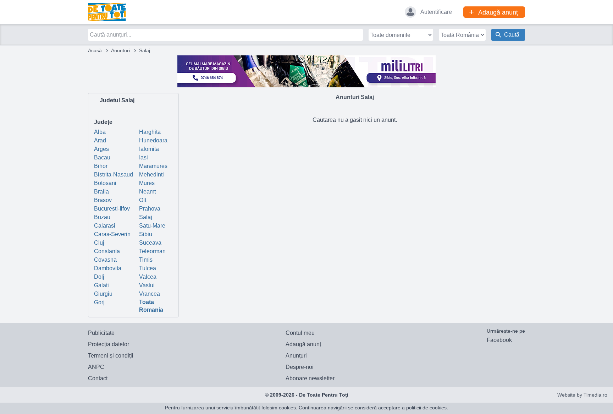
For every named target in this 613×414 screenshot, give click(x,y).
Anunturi (120, 50)
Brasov (103, 200)
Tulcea (147, 268)
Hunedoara (153, 140)
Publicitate (101, 333)
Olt (142, 200)
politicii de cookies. (427, 407)
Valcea (147, 277)
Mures (147, 183)
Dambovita (107, 268)
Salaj (145, 217)
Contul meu (300, 333)
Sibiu (145, 234)
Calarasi (104, 226)
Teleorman (152, 251)
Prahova (149, 209)
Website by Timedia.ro (582, 395)
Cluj (99, 243)
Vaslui (147, 285)
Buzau (102, 217)
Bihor (100, 166)
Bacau (102, 157)
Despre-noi (300, 367)
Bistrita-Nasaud (113, 174)
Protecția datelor (108, 344)
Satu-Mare (152, 226)
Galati (101, 285)
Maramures (153, 166)
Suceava (150, 243)
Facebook (499, 340)
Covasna (105, 260)
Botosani (105, 183)
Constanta (107, 251)
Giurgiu (103, 294)
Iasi (143, 157)
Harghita (150, 132)
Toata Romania (151, 306)
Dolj (99, 277)
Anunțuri (296, 356)
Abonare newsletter (310, 378)
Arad (100, 140)
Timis (146, 260)
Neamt (147, 192)
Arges (101, 149)
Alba (100, 132)
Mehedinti (151, 174)
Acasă (95, 50)
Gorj (99, 302)
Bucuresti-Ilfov (112, 209)
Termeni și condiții (110, 356)
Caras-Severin (112, 234)
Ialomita (149, 149)
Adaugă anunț (303, 344)
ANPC (96, 367)
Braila (101, 192)
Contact (97, 378)
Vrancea (149, 294)
